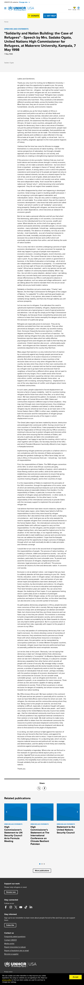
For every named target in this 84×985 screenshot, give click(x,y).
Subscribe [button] (10, 925)
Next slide (77, 812)
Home (6, 22)
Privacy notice (8, 972)
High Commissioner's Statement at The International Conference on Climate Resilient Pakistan (40, 835)
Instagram (10, 907)
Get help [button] (51, 15)
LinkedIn (30, 907)
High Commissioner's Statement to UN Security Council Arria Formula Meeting (13, 834)
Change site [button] (23, 2)
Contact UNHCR (10, 940)
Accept (75, 977)
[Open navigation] (5, 8)
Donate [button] (74, 9)
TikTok (25, 907)
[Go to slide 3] (45, 864)
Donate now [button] (11, 892)
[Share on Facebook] (44, 788)
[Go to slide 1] (40, 864)
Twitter (15, 907)
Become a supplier (11, 954)
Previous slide (6, 812)
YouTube (20, 907)
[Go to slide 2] (42, 864)
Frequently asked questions (14, 936)
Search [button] (70, 9)
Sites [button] (78, 9)
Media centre (9, 943)
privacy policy (6, 980)
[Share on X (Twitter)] (39, 788)
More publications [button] (42, 870)
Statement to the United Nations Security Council (66, 829)
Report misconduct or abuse (15, 947)
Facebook (5, 907)
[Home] (15, 8)
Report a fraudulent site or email (16, 950)
